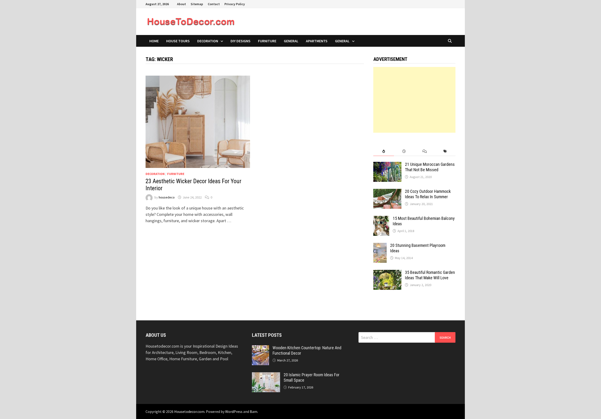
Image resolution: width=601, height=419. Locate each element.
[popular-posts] (383, 151)
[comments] (424, 151)
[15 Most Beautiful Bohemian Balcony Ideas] (381, 219)
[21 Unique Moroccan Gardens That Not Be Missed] (387, 165)
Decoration (207, 41)
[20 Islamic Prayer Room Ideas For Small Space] (266, 375)
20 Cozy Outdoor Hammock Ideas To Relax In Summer (428, 194)
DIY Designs (240, 41)
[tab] (383, 151)
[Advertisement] (414, 100)
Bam (253, 411)
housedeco (167, 197)
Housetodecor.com (189, 411)
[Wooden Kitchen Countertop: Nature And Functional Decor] (260, 348)
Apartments (316, 41)
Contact (214, 4)
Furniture (267, 41)
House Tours (178, 41)
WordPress (234, 411)
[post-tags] (445, 151)
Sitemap (197, 4)
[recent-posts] (404, 151)
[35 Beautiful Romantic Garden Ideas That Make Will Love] (387, 273)
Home (154, 41)
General (291, 41)
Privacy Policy (234, 4)
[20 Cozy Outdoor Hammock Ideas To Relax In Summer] (387, 192)
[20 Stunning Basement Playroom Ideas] (380, 246)
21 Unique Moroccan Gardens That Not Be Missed (430, 167)
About (181, 4)
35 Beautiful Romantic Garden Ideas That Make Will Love (430, 275)
